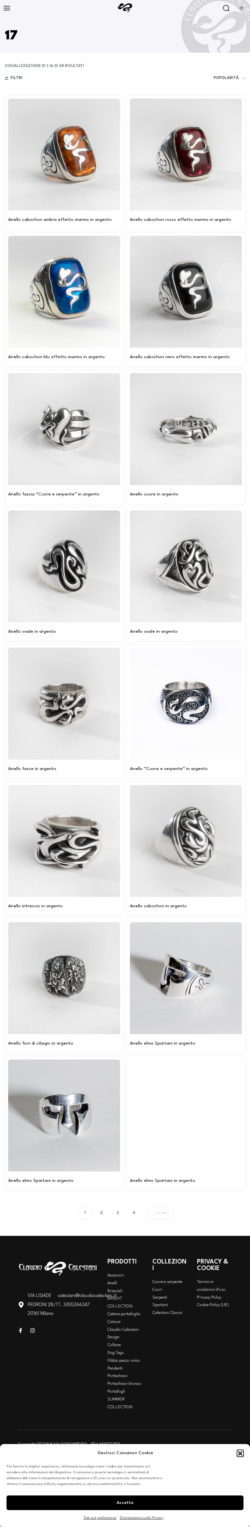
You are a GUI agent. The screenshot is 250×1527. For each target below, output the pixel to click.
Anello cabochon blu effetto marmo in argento (56, 357)
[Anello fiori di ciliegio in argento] (64, 978)
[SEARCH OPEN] (226, 8)
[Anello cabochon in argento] (186, 841)
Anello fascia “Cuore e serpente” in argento (54, 494)
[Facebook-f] (20, 1330)
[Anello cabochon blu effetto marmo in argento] (64, 292)
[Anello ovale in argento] (64, 566)
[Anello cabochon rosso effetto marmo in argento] (186, 154)
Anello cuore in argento (154, 494)
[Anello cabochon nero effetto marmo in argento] (186, 292)
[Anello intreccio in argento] (64, 841)
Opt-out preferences (100, 1518)
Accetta (125, 1502)
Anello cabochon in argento (158, 906)
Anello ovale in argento (32, 631)
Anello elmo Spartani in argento (162, 1043)
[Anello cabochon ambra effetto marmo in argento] (64, 154)
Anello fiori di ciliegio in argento (40, 1043)
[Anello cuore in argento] (186, 429)
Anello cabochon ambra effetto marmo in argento (60, 219)
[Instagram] (32, 1330)
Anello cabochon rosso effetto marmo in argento (180, 219)
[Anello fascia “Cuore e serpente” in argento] (64, 429)
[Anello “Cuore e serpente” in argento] (186, 704)
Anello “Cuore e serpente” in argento (169, 768)
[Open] (6, 8)
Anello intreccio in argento (35, 906)
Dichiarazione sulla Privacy (141, 1518)
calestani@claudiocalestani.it (87, 1295)
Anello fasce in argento (32, 768)
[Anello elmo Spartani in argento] (186, 978)
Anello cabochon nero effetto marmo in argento (180, 357)
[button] (240, 1453)
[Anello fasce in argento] (64, 704)
